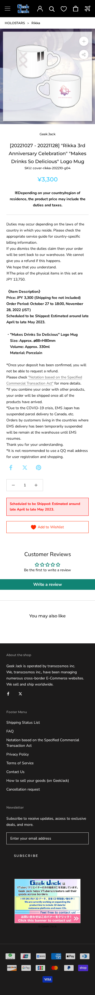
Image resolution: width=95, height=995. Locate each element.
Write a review (47, 584)
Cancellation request (23, 789)
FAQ (10, 731)
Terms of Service (20, 763)
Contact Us (15, 771)
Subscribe (26, 856)
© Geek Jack (47, 926)
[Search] (52, 8)
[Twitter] (24, 467)
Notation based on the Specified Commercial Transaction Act (42, 742)
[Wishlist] (63, 8)
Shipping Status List (23, 722)
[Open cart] (75, 8)
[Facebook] (10, 467)
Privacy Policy (17, 754)
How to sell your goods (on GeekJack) (37, 780)
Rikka (35, 23)
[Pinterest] (38, 467)
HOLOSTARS (15, 23)
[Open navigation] (7, 8)
